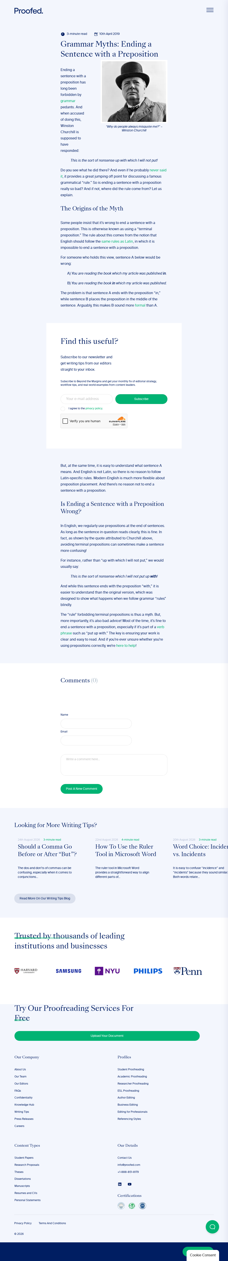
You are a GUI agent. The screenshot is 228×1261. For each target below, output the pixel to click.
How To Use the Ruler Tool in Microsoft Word (125, 851)
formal (140, 305)
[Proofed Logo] (28, 11)
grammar (68, 101)
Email (64, 731)
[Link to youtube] (129, 1184)
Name (64, 715)
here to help (126, 646)
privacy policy (94, 408)
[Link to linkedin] (120, 1184)
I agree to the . (86, 408)
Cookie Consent (203, 1255)
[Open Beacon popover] (212, 1226)
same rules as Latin (117, 241)
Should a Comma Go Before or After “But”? (47, 851)
